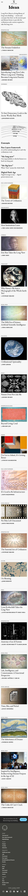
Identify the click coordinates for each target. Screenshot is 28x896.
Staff (3, 868)
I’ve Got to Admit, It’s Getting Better (13, 456)
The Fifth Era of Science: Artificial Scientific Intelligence (13, 323)
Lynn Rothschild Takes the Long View (11, 608)
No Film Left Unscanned (11, 520)
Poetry (2, 373)
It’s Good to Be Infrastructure (13, 491)
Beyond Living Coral (9, 423)
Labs (3, 854)
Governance (4, 84)
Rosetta (4, 861)
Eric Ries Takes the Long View (13, 252)
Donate (4, 876)
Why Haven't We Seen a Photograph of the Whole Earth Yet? (13, 291)
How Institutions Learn (10, 225)
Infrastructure (5, 30)
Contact (4, 884)
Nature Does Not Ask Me (11, 394)
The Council (4, 870)
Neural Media (4, 304)
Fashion (3, 434)
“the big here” (7, 165)
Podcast (4, 843)
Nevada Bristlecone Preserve (8, 860)
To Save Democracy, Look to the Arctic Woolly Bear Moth (14, 114)
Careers (4, 874)
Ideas (3, 833)
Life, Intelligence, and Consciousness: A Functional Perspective (12, 673)
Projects (4, 850)
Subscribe (23, 819)
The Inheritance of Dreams (12, 739)
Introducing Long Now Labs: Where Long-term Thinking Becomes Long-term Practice (13, 74)
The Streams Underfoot (10, 47)
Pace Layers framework (11, 147)
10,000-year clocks (6, 852)
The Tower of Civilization (11, 200)
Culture (3, 560)
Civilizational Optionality (11, 361)
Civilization (4, 336)
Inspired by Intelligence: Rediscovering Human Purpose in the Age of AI (13, 773)
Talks (3, 841)
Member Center (5, 882)
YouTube (4, 845)
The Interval (4, 856)
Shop (3, 880)
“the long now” (7, 156)
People (4, 864)
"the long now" (5, 835)
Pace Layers (4, 858)
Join (3, 878)
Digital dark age (5, 503)
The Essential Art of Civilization (14, 549)
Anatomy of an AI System (11, 641)
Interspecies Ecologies (6, 405)
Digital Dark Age (8, 172)
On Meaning (6, 578)
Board (3, 866)
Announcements (23, 54)
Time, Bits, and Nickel (10, 706)
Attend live (4, 847)
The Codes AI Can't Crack (11, 804)
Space (2, 589)
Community (4, 872)
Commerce (3, 235)
